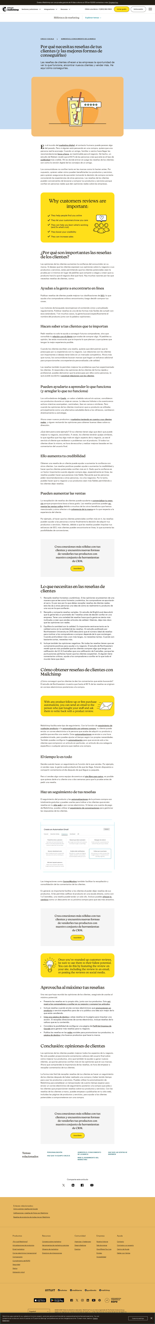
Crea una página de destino (56, 1017)
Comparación (18, 1257)
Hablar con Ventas (123, 1253)
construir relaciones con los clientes (77, 376)
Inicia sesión (138, 9)
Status (15, 1268)
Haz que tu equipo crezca (58, 1156)
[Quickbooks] (90, 1290)
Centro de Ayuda (123, 1249)
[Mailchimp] (104, 1290)
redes (69, 1032)
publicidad (45, 160)
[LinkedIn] (88, 1301)
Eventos (77, 1249)
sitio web (57, 805)
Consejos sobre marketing (51, 1242)
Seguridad (16, 1264)
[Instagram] (82, 1301)
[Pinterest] (99, 1301)
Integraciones (49, 9)
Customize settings (138, 1318)
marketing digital (67, 145)
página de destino (52, 1035)
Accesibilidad (101, 1257)
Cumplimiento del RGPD (21, 1261)
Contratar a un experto (125, 1245)
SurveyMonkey (70, 881)
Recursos (64, 9)
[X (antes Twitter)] (77, 1301)
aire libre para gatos (94, 776)
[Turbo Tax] (62, 1290)
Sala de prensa (102, 1245)
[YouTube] (93, 1301)
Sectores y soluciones (30, 9)
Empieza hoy (113, 2)
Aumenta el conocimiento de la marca (78, 39)
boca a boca (63, 154)
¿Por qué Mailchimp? (20, 1242)
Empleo (99, 1253)
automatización (75, 740)
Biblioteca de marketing (66, 17)
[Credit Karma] (76, 1290)
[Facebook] (71, 1301)
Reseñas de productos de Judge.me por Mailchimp (31, 1217)
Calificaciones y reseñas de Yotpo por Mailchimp (30, 1213)
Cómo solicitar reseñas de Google (25, 1209)
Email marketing (18, 1249)
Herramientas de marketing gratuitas (55, 1245)
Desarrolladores (80, 1245)
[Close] (151, 1318)
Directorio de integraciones (52, 1253)
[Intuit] (50, 1290)
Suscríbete (78, 568)
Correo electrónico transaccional (24, 1253)
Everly (63, 398)
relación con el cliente (62, 336)
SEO (102, 295)
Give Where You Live (104, 1249)
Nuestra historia (102, 1242)
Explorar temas (92, 17)
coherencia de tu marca (82, 509)
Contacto (120, 1242)
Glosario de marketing (50, 1249)
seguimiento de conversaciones (84, 808)
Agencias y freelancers (83, 1242)
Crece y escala (47, 39)
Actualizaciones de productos (23, 1245)
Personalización (54, 1152)
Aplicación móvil (19, 1272)
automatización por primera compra (79, 728)
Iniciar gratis (121, 9)
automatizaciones (83, 734)
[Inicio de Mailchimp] (10, 9)
